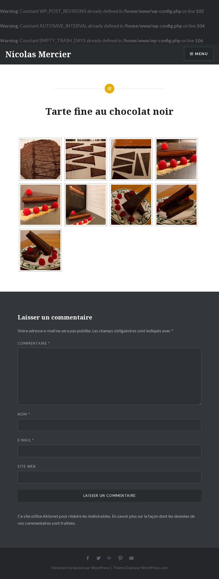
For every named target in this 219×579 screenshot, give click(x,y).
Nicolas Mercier (38, 54)
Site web (27, 466)
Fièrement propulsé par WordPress (80, 567)
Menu (201, 53)
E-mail (26, 440)
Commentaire (34, 343)
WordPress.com (154, 567)
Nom (24, 414)
